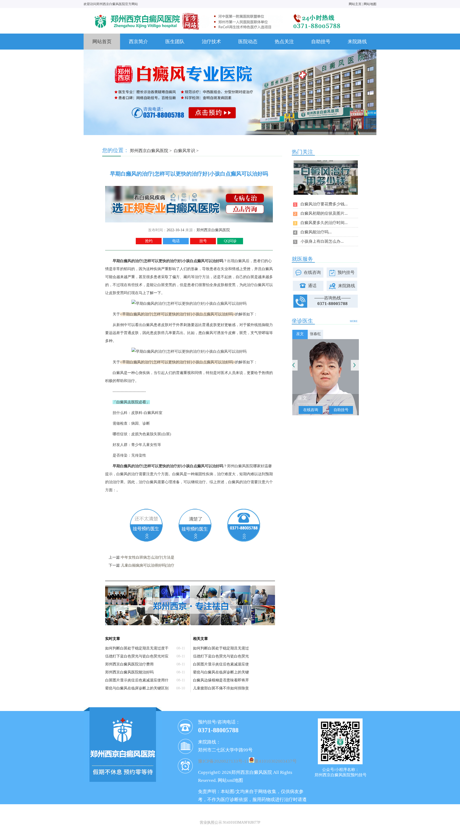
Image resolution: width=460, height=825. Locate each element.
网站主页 (355, 4)
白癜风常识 (184, 150)
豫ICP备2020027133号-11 (223, 761)
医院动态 (247, 41)
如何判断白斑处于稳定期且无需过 (221, 648)
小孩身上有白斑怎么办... (322, 241)
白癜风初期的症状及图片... (324, 213)
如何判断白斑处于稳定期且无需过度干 (137, 648)
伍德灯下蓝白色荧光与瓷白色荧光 (221, 656)
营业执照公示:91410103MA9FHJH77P (230, 822)
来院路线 (357, 41)
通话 (312, 285)
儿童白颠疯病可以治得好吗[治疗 (147, 565)
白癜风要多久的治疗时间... (324, 223)
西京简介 (138, 41)
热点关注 (284, 41)
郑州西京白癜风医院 (149, 150)
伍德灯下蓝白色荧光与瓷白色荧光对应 (137, 656)
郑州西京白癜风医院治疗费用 (129, 664)
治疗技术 (211, 41)
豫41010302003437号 (275, 761)
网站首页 (102, 41)
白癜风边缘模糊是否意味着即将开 (221, 680)
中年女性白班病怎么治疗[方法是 (147, 557)
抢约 (149, 241)
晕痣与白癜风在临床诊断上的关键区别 (137, 688)
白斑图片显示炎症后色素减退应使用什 (137, 680)
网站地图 (370, 4)
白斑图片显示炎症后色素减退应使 (221, 664)
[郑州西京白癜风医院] (217, 13)
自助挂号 (320, 41)
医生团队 (174, 41)
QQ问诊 (230, 241)
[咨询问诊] (189, 188)
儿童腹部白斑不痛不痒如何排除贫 (221, 688)
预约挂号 (346, 272)
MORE (354, 321)
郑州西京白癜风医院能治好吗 (129, 672)
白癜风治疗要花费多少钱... (324, 204)
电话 (176, 241)
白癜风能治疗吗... (316, 232)
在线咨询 (312, 272)
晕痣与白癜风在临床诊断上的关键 (221, 672)
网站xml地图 (230, 780)
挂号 (203, 241)
